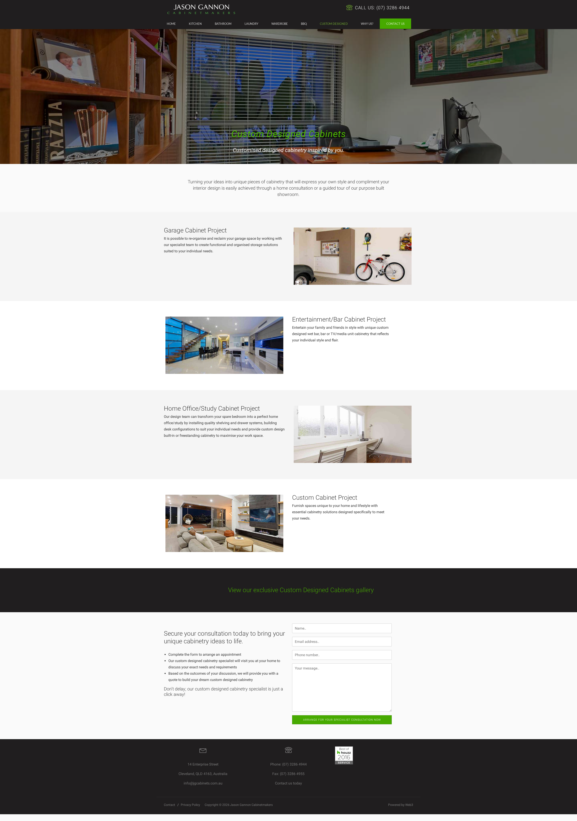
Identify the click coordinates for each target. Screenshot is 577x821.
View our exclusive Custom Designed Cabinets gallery (301, 590)
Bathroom (223, 23)
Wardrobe (279, 23)
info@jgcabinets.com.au (203, 783)
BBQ (304, 23)
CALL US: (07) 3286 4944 (382, 7)
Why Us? (367, 23)
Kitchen (195, 23)
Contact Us (395, 23)
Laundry (251, 23)
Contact (169, 805)
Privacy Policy (190, 805)
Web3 (409, 805)
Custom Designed (334, 23)
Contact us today (288, 783)
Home (171, 23)
